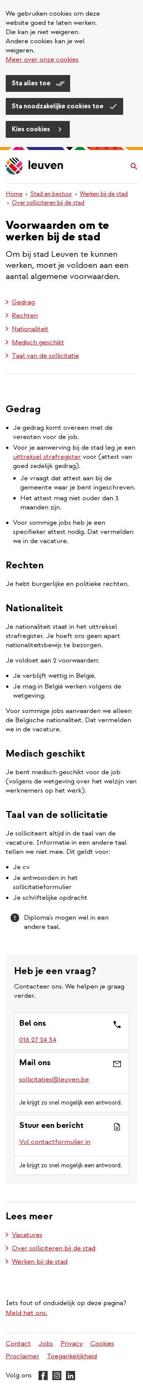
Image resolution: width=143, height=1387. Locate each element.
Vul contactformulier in (54, 1141)
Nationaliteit (30, 329)
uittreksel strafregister (47, 456)
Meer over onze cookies (42, 59)
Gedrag (23, 302)
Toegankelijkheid (72, 1356)
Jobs (46, 1343)
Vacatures (27, 1234)
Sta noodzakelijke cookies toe (58, 106)
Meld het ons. (26, 1313)
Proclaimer (22, 1356)
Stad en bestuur (51, 194)
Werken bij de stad (104, 194)
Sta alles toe (32, 83)
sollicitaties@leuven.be (54, 1079)
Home (14, 194)
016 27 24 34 (37, 1039)
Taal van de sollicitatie (45, 355)
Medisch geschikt (38, 342)
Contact (18, 1343)
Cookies (102, 1343)
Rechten (25, 315)
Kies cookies (31, 129)
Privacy (72, 1343)
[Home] (34, 166)
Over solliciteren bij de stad (48, 203)
